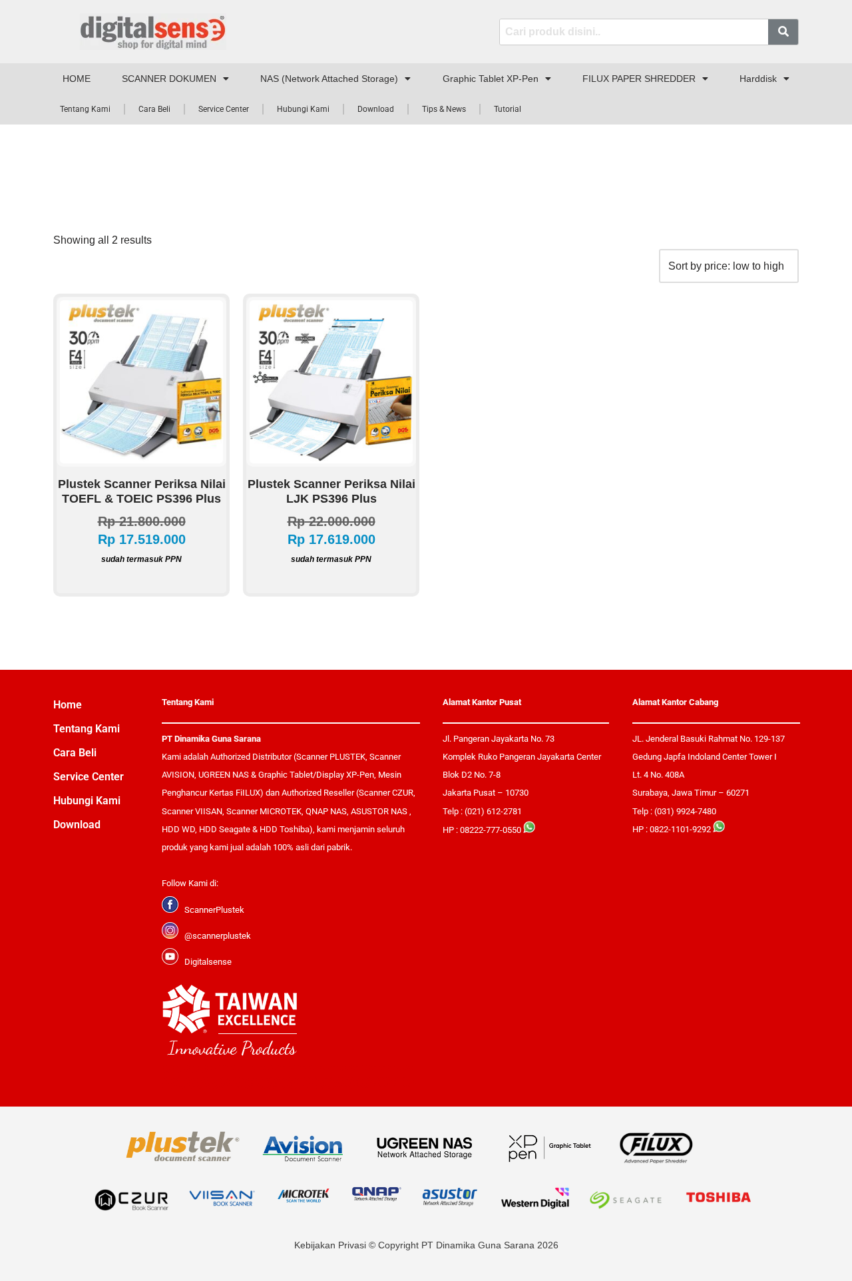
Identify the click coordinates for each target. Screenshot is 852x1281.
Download (375, 109)
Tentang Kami (85, 109)
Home (67, 704)
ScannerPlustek (214, 910)
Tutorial (507, 109)
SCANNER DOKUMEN (169, 78)
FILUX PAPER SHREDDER (639, 78)
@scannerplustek (217, 936)
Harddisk (758, 78)
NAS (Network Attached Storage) (329, 78)
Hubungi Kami (303, 109)
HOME (77, 78)
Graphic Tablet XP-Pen (490, 78)
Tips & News (444, 109)
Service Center (223, 109)
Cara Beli (154, 109)
